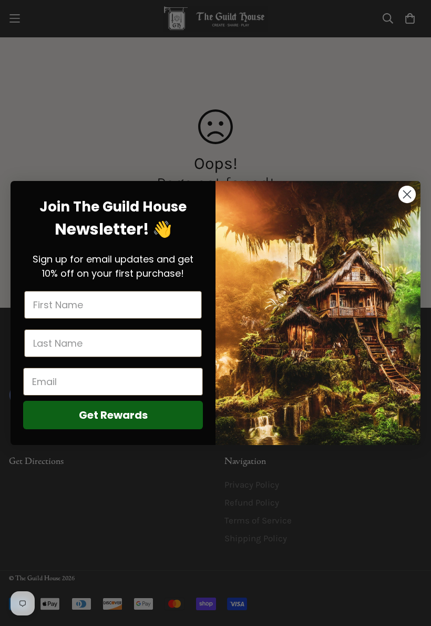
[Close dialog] (407, 194)
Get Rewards (113, 415)
